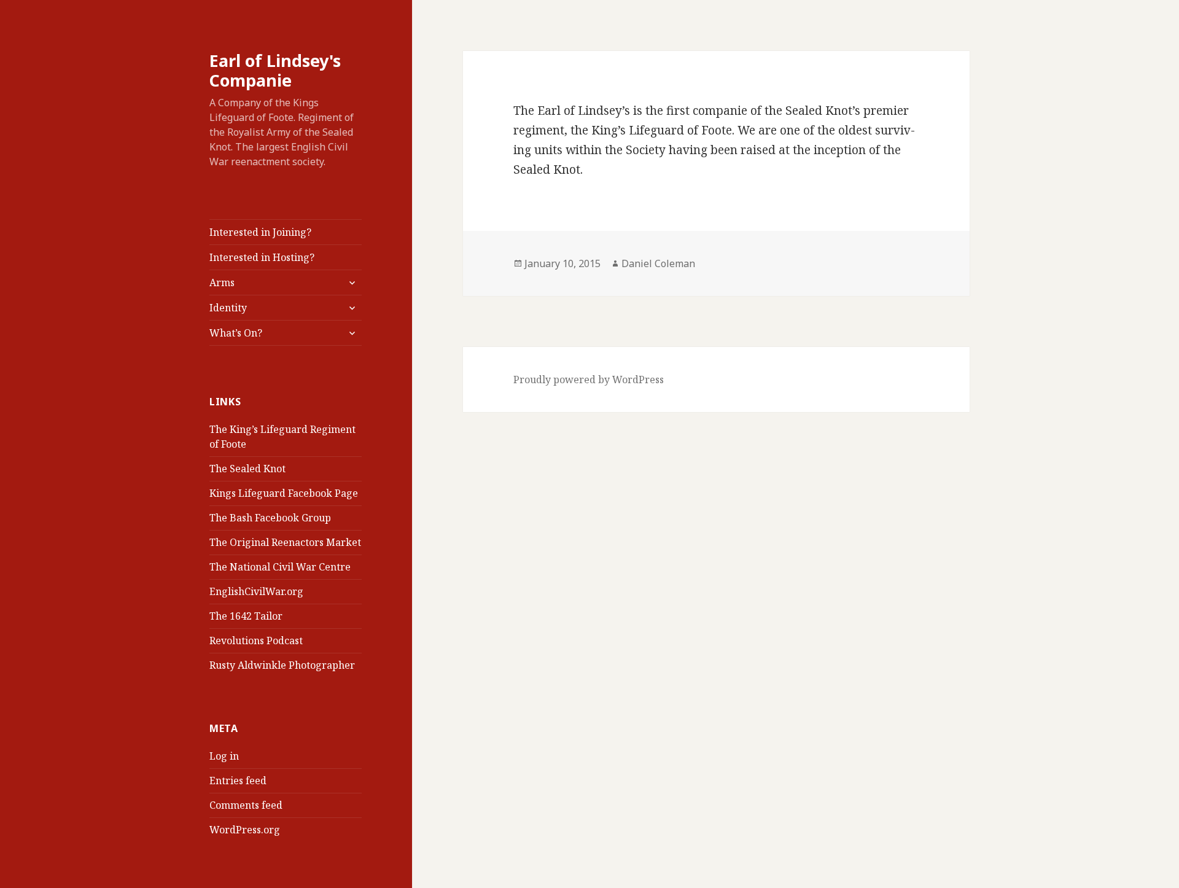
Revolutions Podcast (256, 640)
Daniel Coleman (658, 263)
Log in (224, 756)
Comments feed (245, 805)
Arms (222, 282)
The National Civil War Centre (280, 567)
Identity (228, 307)
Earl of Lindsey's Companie (275, 70)
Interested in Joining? (260, 232)
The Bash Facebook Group (270, 517)
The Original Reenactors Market (285, 542)
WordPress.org (244, 829)
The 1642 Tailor (245, 616)
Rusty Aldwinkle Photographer (282, 665)
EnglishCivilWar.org (256, 591)
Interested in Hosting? (261, 257)
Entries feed (238, 780)
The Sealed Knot (247, 468)
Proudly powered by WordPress (588, 379)
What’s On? (235, 333)
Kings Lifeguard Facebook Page (283, 493)
